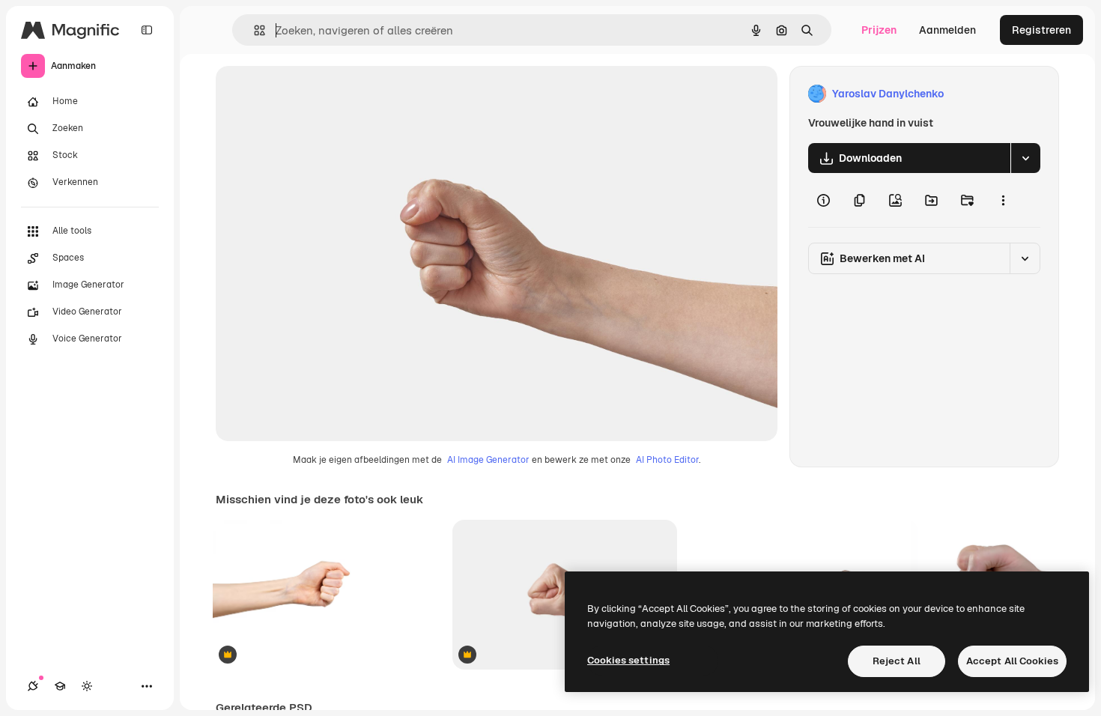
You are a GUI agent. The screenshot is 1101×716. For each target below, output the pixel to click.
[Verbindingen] (33, 686)
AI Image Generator (488, 460)
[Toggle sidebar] (147, 30)
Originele (314, 94)
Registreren (1041, 30)
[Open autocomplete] (253, 30)
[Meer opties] (1003, 200)
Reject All (896, 661)
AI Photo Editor (667, 460)
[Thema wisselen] (87, 686)
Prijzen (879, 30)
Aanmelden (947, 30)
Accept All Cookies (1012, 661)
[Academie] (60, 686)
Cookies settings (628, 660)
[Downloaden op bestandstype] (1025, 158)
